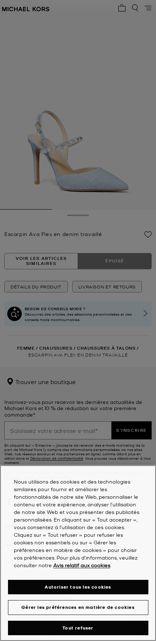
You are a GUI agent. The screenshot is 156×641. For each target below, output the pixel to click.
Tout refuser (77, 628)
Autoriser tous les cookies (78, 587)
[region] (78, 553)
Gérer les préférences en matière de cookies (78, 607)
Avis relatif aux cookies (81, 565)
